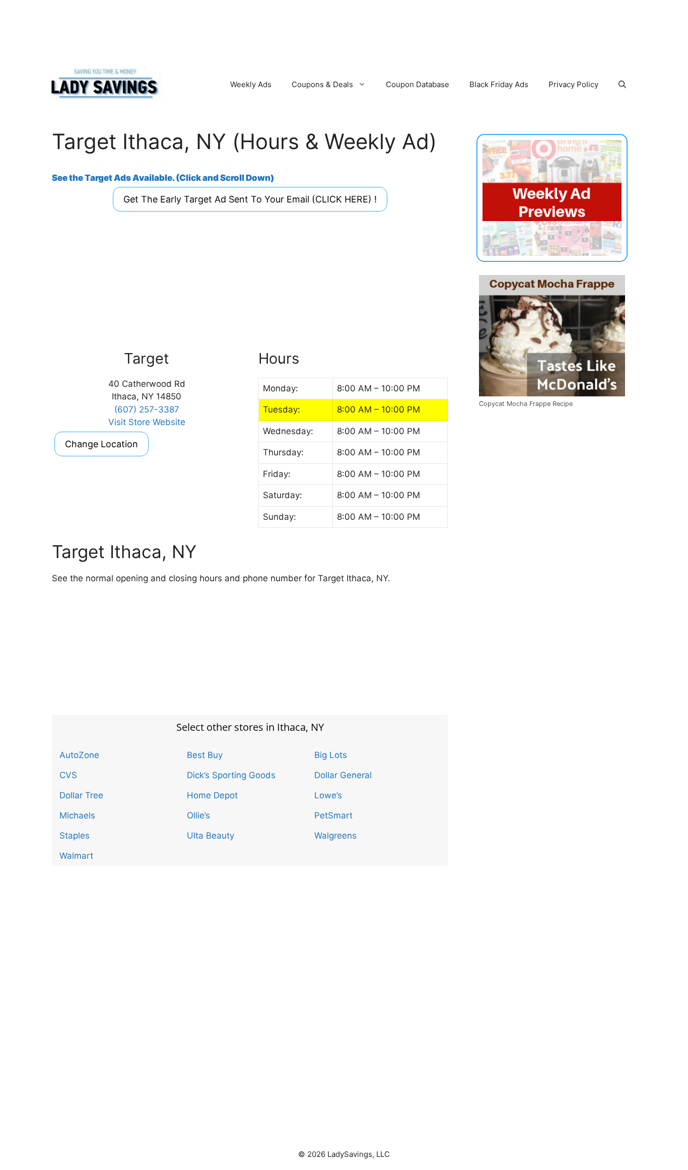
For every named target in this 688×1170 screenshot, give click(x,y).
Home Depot (212, 795)
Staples (74, 836)
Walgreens (335, 836)
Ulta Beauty (210, 836)
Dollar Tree (81, 795)
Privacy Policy (573, 84)
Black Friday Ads (498, 84)
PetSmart (333, 815)
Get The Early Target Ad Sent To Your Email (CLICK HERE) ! (250, 199)
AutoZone (79, 755)
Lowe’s (328, 795)
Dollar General (343, 775)
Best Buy (205, 755)
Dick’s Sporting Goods (231, 775)
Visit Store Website (146, 422)
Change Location (101, 444)
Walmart (76, 856)
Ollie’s (198, 815)
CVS (68, 775)
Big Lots (330, 755)
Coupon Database (417, 84)
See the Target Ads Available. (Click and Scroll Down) (163, 178)
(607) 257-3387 (146, 409)
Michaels (77, 815)
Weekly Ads (250, 84)
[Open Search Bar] (622, 85)
